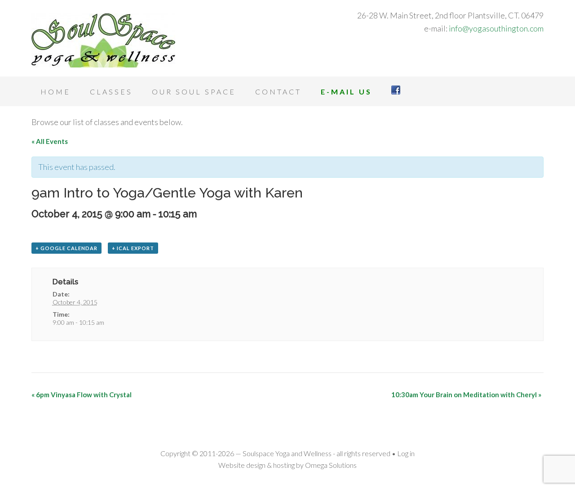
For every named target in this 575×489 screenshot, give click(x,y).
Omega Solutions (331, 465)
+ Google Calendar (66, 248)
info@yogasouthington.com (496, 28)
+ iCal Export (133, 248)
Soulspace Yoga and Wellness (103, 40)
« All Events (49, 141)
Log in (406, 453)
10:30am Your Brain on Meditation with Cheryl (466, 394)
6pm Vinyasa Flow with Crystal (81, 394)
